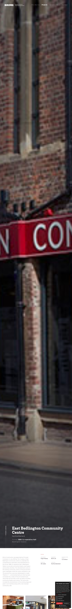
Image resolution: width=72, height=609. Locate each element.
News (58, 4)
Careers (52, 4)
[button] (63, 605)
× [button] (69, 582)
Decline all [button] (66, 603)
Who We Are (35, 4)
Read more (64, 592)
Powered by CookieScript (63, 606)
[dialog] (63, 595)
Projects (44, 4)
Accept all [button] (59, 603)
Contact (65, 4)
